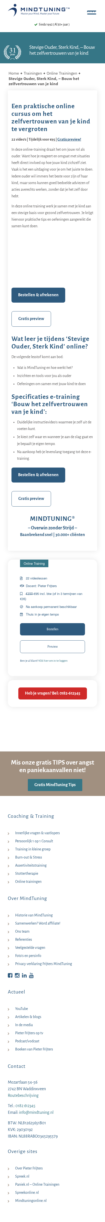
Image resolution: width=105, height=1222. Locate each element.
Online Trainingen (62, 73)
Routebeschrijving (23, 1095)
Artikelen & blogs (28, 1017)
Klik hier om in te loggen (53, 660)
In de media (24, 1025)
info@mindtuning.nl (36, 1112)
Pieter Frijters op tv (29, 1033)
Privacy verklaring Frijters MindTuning (43, 964)
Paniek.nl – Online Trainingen (37, 1184)
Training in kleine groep (33, 849)
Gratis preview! (69, 139)
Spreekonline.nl (27, 1193)
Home (14, 73)
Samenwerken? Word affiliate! (37, 923)
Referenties (23, 939)
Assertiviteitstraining (31, 865)
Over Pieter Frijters (29, 1168)
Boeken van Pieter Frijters (34, 1049)
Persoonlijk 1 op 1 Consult (34, 841)
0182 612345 (25, 1106)
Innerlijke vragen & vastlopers (37, 833)
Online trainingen (28, 882)
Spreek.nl (22, 1176)
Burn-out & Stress (28, 857)
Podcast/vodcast (27, 1041)
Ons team (22, 931)
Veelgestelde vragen (30, 948)
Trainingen (33, 73)
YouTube (21, 1009)
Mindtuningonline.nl (31, 1201)
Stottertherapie (26, 873)
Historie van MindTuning (34, 915)
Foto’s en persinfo (28, 956)
